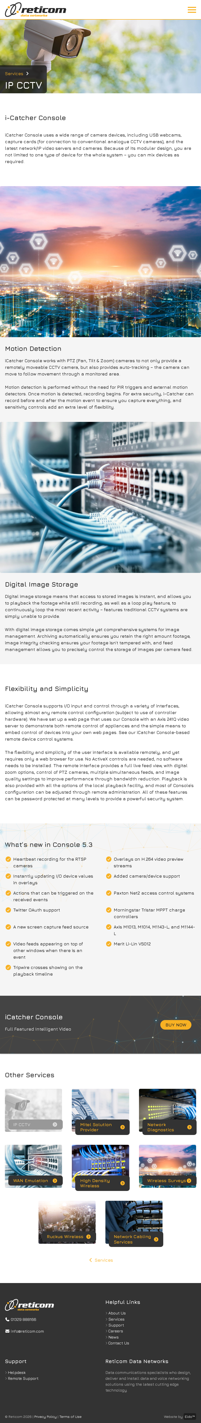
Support (116, 1325)
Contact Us (118, 1342)
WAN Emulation (30, 1180)
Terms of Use (70, 1416)
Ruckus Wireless (65, 1236)
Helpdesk (16, 1372)
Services (14, 73)
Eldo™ (190, 1416)
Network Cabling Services (132, 1239)
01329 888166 (23, 1319)
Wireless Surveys (166, 1180)
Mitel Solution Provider (96, 1127)
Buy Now (175, 1024)
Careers (115, 1330)
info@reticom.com (27, 1331)
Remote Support (23, 1378)
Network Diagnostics (160, 1127)
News (113, 1337)
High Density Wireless (95, 1183)
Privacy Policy (45, 1416)
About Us (117, 1313)
